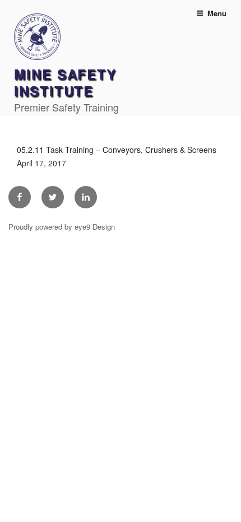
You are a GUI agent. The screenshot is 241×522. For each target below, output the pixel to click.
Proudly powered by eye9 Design (61, 226)
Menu (216, 13)
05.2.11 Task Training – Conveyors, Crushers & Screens (116, 149)
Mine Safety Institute (65, 82)
